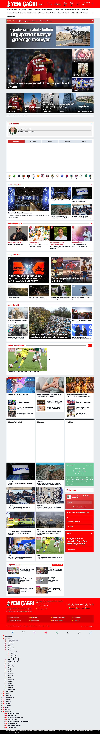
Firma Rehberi (9, 697)
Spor (61, 9)
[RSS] (92, 605)
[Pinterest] (72, 605)
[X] (69, 605)
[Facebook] (67, 605)
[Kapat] (99, 731)
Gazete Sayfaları (12, 9)
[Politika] (91, 422)
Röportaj (16, 13)
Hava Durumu (34, 617)
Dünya (49, 9)
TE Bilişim (91, 626)
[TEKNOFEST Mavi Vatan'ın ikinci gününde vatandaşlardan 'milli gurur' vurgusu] (50, 495)
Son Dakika (11, 16)
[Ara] (93, 4)
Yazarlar (8, 695)
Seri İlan (8, 699)
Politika (43, 9)
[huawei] (87, 608)
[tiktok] (68, 632)
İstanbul (79, 13)
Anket (30, 9)
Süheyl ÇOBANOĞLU (24, 129)
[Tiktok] (83, 605)
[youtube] (45, 632)
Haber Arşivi (77, 620)
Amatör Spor (15, 652)
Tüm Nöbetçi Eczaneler (80, 507)
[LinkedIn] (78, 605)
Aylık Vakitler (71, 484)
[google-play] (80, 608)
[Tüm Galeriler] (91, 255)
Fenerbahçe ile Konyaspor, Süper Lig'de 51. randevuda (24, 371)
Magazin (23, 13)
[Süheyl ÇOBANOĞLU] (13, 130)
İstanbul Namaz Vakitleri (59, 617)
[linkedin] (90, 632)
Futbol (13, 654)
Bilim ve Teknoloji (70, 9)
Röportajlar (23, 9)
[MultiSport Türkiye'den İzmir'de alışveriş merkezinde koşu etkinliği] (20, 545)
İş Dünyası (41, 13)
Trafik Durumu (77, 617)
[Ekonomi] (62, 422)
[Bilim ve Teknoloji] (32, 422)
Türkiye (29, 13)
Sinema (85, 13)
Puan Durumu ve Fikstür (15, 620)
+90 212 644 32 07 (43, 605)
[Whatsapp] (89, 605)
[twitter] (23, 632)
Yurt (35, 13)
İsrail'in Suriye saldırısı (26, 132)
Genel (54, 13)
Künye (7, 707)
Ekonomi (56, 9)
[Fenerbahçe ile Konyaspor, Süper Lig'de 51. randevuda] (27, 359)
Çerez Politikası (10, 733)
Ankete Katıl (71, 549)
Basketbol (14, 656)
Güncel (48, 13)
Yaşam (9, 13)
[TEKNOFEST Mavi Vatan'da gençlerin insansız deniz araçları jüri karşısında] (20, 495)
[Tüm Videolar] (91, 305)
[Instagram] (75, 605)
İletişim (7, 709)
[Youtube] (81, 605)
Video (7, 693)
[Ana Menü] (93, 13)
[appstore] (72, 608)
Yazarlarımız (14, 124)
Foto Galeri (9, 691)
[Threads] (86, 605)
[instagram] (34, 632)
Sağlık (67, 13)
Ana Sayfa (8, 636)
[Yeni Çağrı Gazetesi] (22, 3)
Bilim (9, 529)
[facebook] (12, 632)
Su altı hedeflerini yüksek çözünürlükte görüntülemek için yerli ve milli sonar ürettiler (19, 533)
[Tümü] (91, 223)
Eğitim (73, 13)
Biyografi (61, 13)
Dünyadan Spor (16, 658)
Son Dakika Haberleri (57, 620)
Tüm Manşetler (35, 620)
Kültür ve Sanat (82, 9)
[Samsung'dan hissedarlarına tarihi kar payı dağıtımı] (20, 471)
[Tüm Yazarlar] (91, 124)
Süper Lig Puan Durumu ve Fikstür (18, 721)
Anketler (8, 705)
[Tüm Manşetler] (91, 185)
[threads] (79, 632)
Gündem (37, 9)
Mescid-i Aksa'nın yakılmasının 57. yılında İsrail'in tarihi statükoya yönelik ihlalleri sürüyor (49, 533)
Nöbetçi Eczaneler (14, 617)
